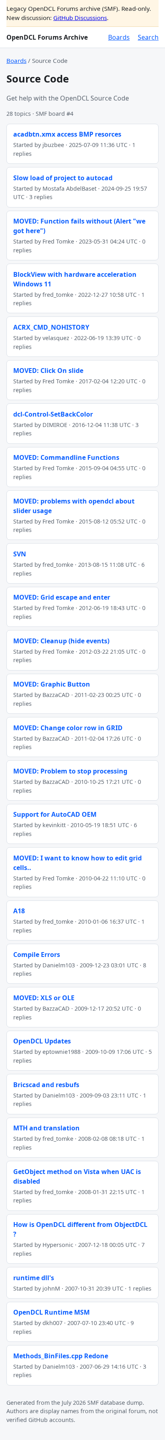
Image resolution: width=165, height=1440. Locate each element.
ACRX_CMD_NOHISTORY (51, 327)
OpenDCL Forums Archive (47, 37)
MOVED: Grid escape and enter (61, 597)
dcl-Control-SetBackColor (53, 414)
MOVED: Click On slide (48, 370)
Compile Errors (36, 954)
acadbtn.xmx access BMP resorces (67, 134)
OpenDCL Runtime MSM (51, 1312)
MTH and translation (46, 1128)
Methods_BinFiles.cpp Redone (60, 1355)
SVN (19, 554)
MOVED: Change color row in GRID (68, 727)
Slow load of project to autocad (63, 177)
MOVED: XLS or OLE (43, 997)
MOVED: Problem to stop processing (70, 771)
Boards (119, 37)
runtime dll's (33, 1277)
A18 (19, 910)
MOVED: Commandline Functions (66, 457)
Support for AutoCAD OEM (55, 814)
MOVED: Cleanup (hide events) (61, 640)
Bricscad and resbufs (46, 1084)
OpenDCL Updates (42, 1041)
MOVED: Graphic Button (51, 684)
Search (148, 37)
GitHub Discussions (80, 18)
